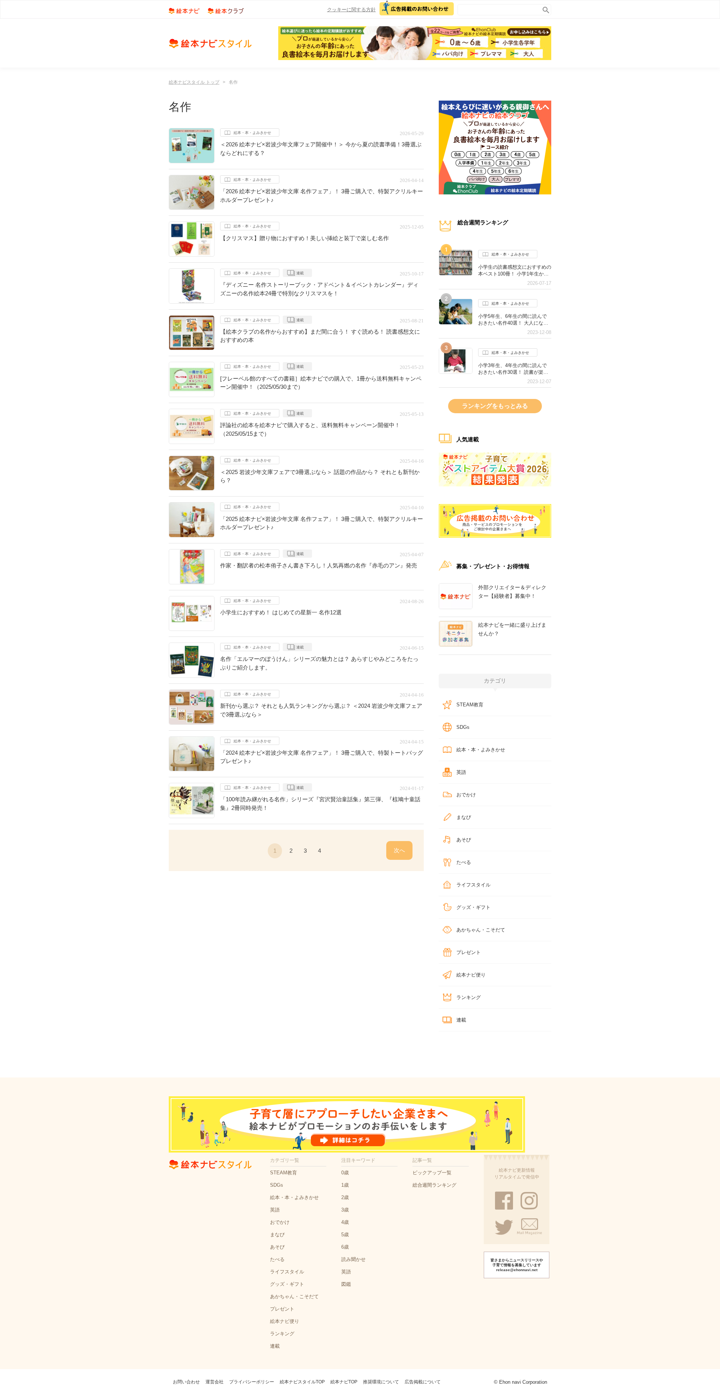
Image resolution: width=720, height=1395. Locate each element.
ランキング (468, 997)
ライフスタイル (473, 885)
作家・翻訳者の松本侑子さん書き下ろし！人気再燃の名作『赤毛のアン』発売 (318, 565)
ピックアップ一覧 (432, 1172)
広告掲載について (423, 1381)
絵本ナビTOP (343, 1381)
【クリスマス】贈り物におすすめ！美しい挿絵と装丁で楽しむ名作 (304, 238)
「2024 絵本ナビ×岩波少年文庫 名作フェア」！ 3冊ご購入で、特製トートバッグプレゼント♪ (321, 756)
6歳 (345, 1247)
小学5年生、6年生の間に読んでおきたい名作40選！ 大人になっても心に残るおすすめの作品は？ (514, 319)
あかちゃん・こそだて (480, 930)
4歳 (345, 1222)
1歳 (345, 1185)
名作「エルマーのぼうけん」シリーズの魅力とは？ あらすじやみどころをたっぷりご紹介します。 (319, 663)
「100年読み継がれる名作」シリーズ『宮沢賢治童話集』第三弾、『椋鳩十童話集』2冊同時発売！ (320, 803)
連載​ (461, 1020)
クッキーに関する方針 (351, 9)
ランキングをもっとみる (495, 406)
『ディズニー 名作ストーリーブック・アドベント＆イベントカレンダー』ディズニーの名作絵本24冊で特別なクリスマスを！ (319, 288)
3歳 (345, 1210)
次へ (399, 850)
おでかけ (466, 795)
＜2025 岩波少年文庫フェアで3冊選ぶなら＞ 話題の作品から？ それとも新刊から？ (320, 476)
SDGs (463, 727)
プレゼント (468, 952)
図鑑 (346, 1284)
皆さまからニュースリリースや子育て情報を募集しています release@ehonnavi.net (516, 1265)
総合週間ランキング (434, 1185)
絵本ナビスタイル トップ (194, 82)
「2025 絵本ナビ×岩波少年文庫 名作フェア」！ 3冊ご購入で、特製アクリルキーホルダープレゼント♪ (321, 523)
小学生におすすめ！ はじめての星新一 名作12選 (281, 612)
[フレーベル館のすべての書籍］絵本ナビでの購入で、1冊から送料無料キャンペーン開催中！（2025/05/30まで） (321, 382)
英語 (461, 772)
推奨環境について (381, 1381)
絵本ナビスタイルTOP (302, 1381)
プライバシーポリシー (251, 1381)
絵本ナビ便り (471, 975)
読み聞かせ (353, 1259)
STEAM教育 (469, 704)
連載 (300, 273)
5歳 (345, 1234)
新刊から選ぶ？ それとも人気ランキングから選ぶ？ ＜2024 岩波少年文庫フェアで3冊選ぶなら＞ (321, 710)
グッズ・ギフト (473, 907)
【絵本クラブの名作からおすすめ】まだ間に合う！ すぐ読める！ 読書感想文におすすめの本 (320, 335)
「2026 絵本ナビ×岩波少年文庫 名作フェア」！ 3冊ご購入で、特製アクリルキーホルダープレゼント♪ (321, 195)
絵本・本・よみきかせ (252, 133)
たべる (463, 862)
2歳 (345, 1197)
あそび (463, 840)
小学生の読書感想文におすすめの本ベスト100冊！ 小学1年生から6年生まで (514, 270)
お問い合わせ (186, 1381)
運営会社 (215, 1381)
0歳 (345, 1172)
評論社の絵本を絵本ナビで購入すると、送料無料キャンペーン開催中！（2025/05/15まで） (310, 429)
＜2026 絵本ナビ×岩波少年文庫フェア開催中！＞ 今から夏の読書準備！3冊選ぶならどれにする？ (321, 148)
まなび (463, 817)
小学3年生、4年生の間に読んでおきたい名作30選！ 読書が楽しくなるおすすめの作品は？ (513, 369)
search (544, 8)
